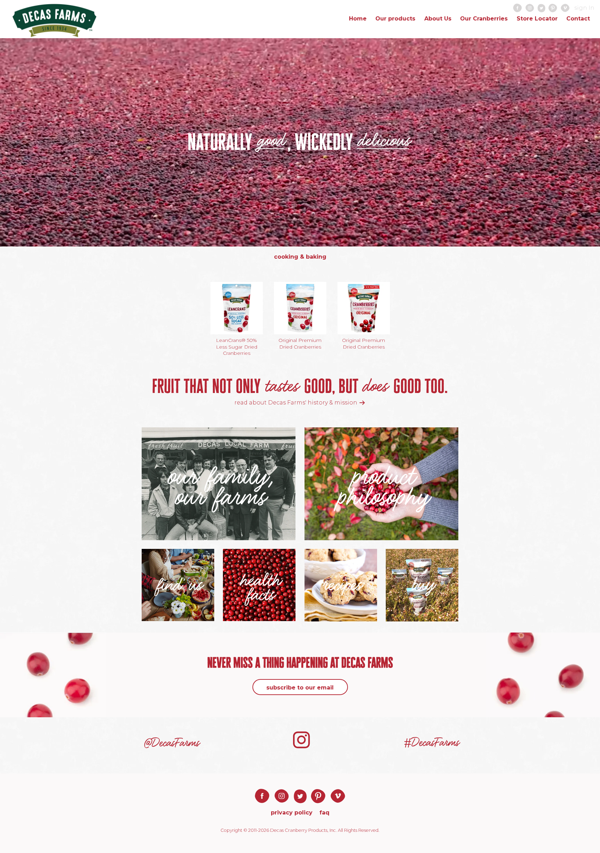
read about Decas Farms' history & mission (296, 402)
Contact (578, 18)
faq (324, 812)
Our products (395, 18)
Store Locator (537, 18)
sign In (584, 8)
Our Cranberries (484, 18)
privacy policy (291, 812)
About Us (437, 18)
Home (358, 18)
